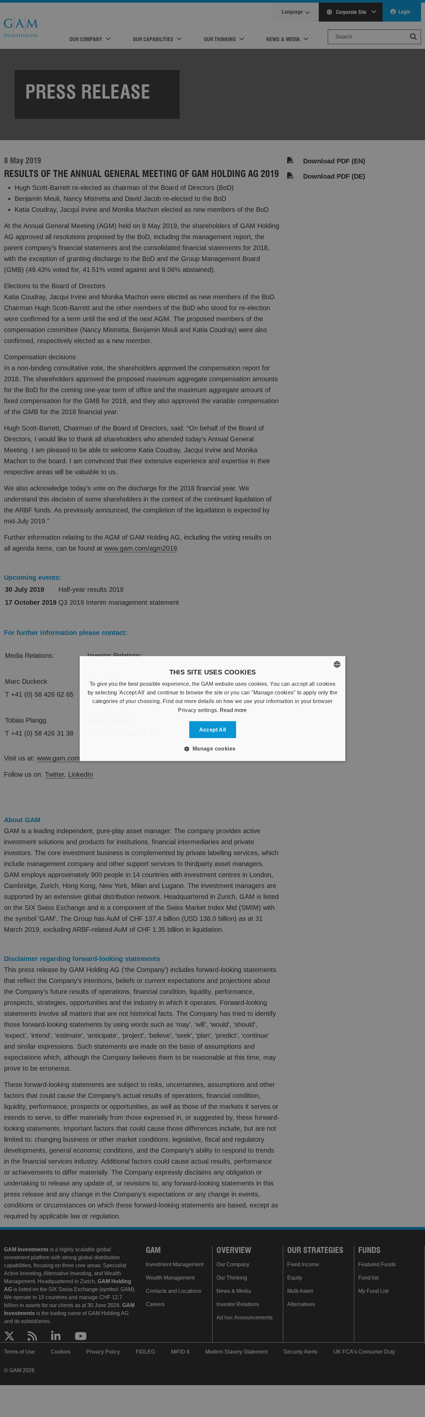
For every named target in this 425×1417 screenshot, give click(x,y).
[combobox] (337, 664)
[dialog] (212, 708)
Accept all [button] (212, 730)
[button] (212, 749)
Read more (233, 710)
